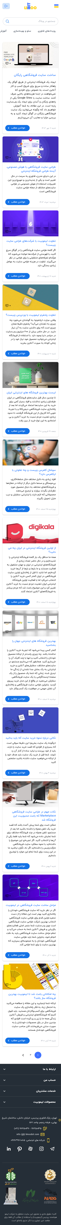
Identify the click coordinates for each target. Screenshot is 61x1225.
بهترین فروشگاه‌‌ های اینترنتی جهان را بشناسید (34, 643)
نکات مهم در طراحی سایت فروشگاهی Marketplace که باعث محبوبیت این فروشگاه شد (34, 816)
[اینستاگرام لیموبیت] (41, 1149)
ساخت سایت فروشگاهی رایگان (35, 75)
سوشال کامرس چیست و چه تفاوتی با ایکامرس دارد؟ (34, 472)
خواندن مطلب (18, 128)
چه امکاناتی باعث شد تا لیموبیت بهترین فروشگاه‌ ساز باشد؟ (32, 996)
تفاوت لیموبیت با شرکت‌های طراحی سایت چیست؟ (31, 243)
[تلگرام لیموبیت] (52, 1149)
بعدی (23, 1055)
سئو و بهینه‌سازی (22, 31)
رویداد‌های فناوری (47, 31)
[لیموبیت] (30, 6)
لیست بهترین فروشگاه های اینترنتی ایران (31, 392)
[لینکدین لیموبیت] (9, 1149)
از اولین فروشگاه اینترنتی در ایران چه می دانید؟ (32, 550)
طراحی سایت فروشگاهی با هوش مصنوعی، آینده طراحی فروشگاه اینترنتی (31, 169)
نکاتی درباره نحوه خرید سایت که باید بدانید (31, 738)
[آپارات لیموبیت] (30, 1149)
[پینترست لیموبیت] (19, 1149)
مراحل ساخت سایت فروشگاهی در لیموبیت (31, 905)
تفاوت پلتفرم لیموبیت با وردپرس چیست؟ (31, 315)
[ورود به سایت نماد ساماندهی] (50, 1176)
